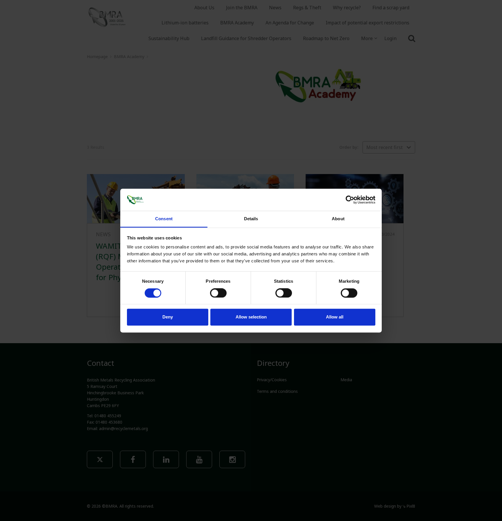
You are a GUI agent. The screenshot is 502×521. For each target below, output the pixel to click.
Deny (167, 317)
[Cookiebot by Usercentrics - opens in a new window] (349, 199)
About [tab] (338, 218)
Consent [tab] (164, 218)
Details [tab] (251, 218)
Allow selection (251, 317)
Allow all (334, 317)
